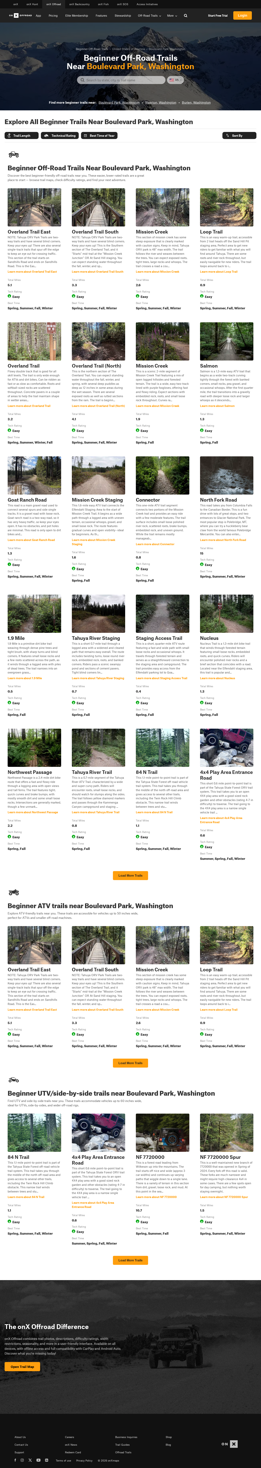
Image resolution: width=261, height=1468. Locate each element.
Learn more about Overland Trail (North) (98, 384)
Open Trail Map (22, 1367)
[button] (22, 135)
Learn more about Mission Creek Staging (98, 520)
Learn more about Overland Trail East (34, 250)
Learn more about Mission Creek (162, 250)
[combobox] (124, 80)
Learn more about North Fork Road (227, 520)
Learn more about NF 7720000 (162, 1180)
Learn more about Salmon (227, 384)
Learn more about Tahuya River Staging (98, 656)
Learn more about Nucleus (227, 656)
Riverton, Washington (160, 102)
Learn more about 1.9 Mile (34, 656)
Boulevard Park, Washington (119, 102)
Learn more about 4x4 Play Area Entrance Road (227, 795)
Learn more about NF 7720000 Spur (227, 1180)
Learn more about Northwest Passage (34, 795)
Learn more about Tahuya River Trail (98, 795)
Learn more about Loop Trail (227, 250)
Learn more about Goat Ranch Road (34, 520)
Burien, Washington (196, 102)
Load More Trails (130, 875)
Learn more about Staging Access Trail (162, 656)
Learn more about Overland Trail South (98, 250)
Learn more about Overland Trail (34, 384)
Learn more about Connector (162, 520)
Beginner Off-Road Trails (92, 49)
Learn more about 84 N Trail (162, 795)
